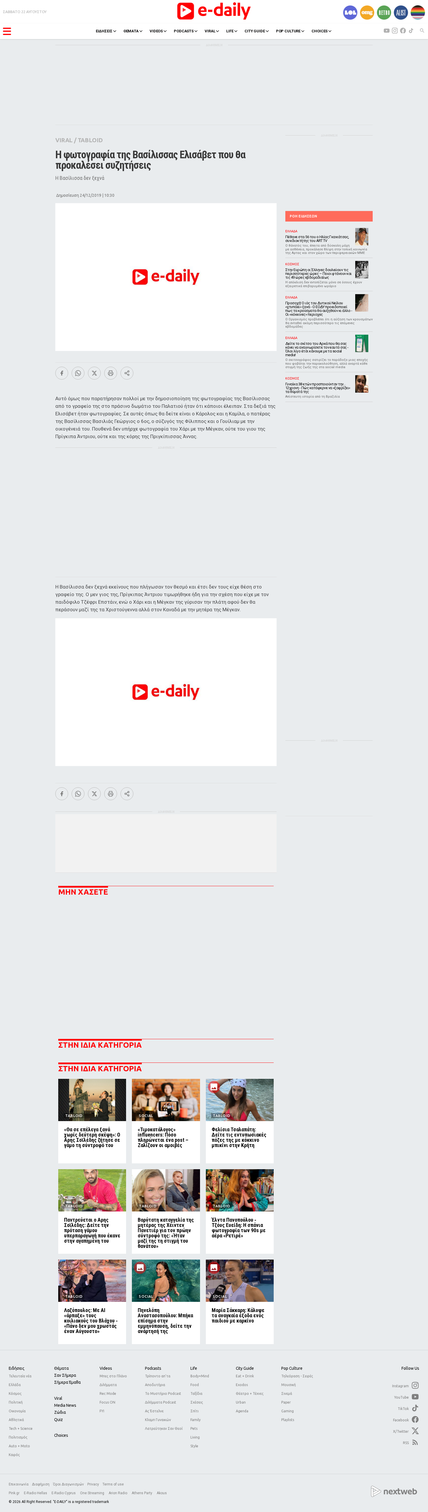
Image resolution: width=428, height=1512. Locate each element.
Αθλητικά (16, 1420)
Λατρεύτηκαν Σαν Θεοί (164, 1428)
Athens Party (142, 1493)
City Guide (245, 1368)
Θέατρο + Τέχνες (249, 1393)
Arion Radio (118, 1493)
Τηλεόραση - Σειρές (297, 1376)
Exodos (242, 1385)
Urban (241, 1402)
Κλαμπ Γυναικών (158, 1420)
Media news (65, 1405)
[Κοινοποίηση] (127, 373)
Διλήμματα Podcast (160, 1402)
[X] (94, 373)
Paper (286, 1402)
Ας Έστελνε (154, 1411)
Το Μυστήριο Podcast (163, 1393)
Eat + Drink (245, 1376)
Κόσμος (15, 1393)
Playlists (287, 1420)
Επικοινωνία (19, 1484)
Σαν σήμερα (65, 1375)
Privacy (93, 1484)
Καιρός (14, 1455)
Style (194, 1446)
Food (194, 1385)
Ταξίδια (196, 1393)
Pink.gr (14, 1493)
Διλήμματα (108, 1385)
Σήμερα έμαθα (67, 1382)
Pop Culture (292, 1368)
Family (195, 1420)
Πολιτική (16, 1402)
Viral (58, 1398)
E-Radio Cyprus (64, 1493)
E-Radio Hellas (36, 1493)
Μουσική (288, 1385)
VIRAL (210, 31)
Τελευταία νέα (20, 1376)
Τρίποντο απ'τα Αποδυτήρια (157, 1380)
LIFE (229, 31)
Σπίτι (194, 1411)
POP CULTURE (288, 31)
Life (193, 1368)
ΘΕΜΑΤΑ (131, 31)
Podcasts (153, 1368)
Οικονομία (17, 1411)
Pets (193, 1428)
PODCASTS (184, 31)
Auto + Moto (19, 1446)
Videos (106, 1368)
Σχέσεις (196, 1402)
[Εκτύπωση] (110, 373)
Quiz (58, 1419)
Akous (162, 1493)
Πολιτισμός (18, 1437)
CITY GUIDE (255, 31)
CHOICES (320, 31)
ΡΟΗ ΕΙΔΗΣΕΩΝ (303, 216)
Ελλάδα (15, 1385)
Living (195, 1437)
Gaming (287, 1411)
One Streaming (92, 1493)
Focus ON (107, 1402)
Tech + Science (21, 1428)
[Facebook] (61, 373)
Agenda (242, 1411)
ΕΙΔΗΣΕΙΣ (104, 31)
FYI (102, 1411)
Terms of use (113, 1484)
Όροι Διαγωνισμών (68, 1484)
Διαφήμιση (40, 1484)
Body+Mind (199, 1376)
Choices (61, 1435)
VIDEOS (156, 31)
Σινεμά (286, 1393)
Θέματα (61, 1368)
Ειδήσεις (16, 1368)
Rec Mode (108, 1393)
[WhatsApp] (78, 373)
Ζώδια (60, 1412)
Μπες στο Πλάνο (113, 1376)
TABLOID (90, 140)
